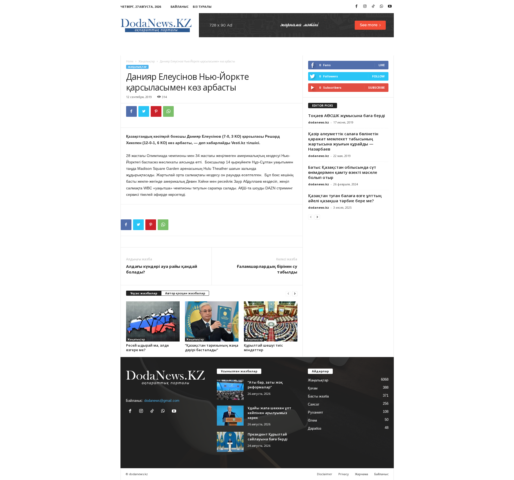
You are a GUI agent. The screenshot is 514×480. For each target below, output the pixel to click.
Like (382, 65)
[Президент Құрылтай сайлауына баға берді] (230, 442)
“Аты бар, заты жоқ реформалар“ (265, 384)
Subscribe (376, 87)
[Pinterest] (156, 111)
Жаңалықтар (146, 61)
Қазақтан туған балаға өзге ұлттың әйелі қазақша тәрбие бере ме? (344, 198)
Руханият (315, 412)
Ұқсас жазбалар (143, 293)
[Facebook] (356, 6)
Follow (378, 76)
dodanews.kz (318, 122)
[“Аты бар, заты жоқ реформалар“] (230, 390)
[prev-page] (288, 293)
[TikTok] (373, 6)
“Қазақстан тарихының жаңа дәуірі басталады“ (211, 347)
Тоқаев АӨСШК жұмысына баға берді (346, 115)
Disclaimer (324, 474)
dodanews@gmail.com (161, 401)
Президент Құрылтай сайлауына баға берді (268, 436)
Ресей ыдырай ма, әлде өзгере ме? (147, 347)
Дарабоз (314, 428)
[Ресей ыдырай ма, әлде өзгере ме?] (153, 321)
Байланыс (179, 7)
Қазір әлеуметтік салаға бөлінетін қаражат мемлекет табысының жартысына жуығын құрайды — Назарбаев (343, 141)
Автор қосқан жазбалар (185, 293)
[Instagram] (365, 6)
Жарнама (361, 474)
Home (129, 61)
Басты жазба (318, 396)
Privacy (343, 474)
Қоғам (313, 388)
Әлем (312, 420)
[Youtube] (390, 6)
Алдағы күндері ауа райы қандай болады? (161, 269)
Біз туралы (202, 7)
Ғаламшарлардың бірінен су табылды (267, 269)
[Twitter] (143, 111)
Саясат (313, 404)
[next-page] (294, 293)
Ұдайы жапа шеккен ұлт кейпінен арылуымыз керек (269, 413)
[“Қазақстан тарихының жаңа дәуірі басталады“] (212, 321)
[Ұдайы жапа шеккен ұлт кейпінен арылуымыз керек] (230, 416)
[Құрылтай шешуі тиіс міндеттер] (270, 321)
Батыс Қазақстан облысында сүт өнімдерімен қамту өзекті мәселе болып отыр (342, 172)
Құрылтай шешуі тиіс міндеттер (263, 347)
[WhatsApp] (381, 6)
